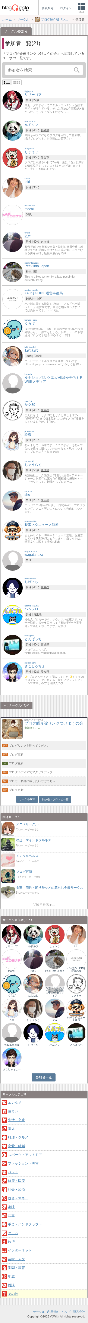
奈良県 (45, 470)
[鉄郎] (12, 242)
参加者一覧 (43, 1077)
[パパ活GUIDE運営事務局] (12, 299)
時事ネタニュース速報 (76, 1018)
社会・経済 (16, 1189)
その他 (13, 1294)
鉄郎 (33, 971)
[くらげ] (12, 329)
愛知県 (45, 671)
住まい (13, 1111)
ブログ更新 (16, 754)
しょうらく (33, 1020)
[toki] (12, 187)
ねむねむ (33, 995)
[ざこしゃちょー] (12, 671)
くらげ (12, 995)
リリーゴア (11, 946)
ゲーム (13, 1233)
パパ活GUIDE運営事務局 (76, 969)
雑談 (11, 1285)
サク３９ (76, 995)
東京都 (45, 241)
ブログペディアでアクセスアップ (31, 772)
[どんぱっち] (12, 644)
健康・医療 (16, 1181)
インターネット (20, 1250)
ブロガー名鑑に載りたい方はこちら (32, 781)
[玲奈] (12, 440)
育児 (11, 1128)
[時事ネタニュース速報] (12, 530)
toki (76, 946)
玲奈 (11, 1020)
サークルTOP (18, 705)
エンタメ (15, 1102)
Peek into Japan (54, 971)
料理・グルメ (18, 1137)
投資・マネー (18, 1198)
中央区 (38, 298)
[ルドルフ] (12, 130)
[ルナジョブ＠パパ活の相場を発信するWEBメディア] (55, 983)
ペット (13, 1172)
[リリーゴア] (12, 100)
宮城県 (45, 644)
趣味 (11, 1207)
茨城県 (38, 356)
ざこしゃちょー (12, 1069)
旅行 (11, 1241)
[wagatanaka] (12, 560)
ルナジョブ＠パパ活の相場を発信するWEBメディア (54, 992)
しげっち (33, 1045)
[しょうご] (12, 157)
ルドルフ (33, 946)
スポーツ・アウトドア (25, 1155)
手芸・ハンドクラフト (25, 1224)
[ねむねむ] (12, 356)
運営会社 (79, 1311)
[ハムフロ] (12, 614)
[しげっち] (12, 587)
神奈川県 (31, 271)
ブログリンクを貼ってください (29, 745)
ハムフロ (55, 1045)
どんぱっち (76, 1045)
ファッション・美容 (23, 1163)
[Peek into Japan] (12, 272)
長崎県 (45, 130)
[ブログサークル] (15, 7)
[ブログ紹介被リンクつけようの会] (12, 738)
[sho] (12, 500)
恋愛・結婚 (16, 1146)
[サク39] (12, 410)
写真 (11, 1215)
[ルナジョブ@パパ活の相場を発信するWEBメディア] (12, 383)
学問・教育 (16, 1268)
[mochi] (12, 215)
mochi (11, 971)
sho (55, 1020)
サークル (39, 1311)
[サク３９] (76, 983)
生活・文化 (16, 1120)
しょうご (55, 946)
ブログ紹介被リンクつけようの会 (53, 723)
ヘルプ (66, 1311)
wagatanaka (11, 1045)
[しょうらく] (12, 470)
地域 (11, 1276)
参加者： (32, 727)
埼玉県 (37, 614)
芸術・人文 (16, 1259)
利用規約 (53, 1311)
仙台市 (45, 157)
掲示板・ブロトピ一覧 (55, 799)
